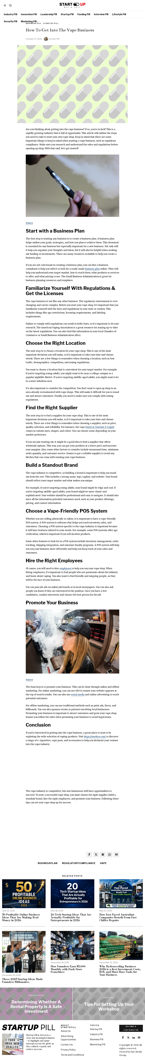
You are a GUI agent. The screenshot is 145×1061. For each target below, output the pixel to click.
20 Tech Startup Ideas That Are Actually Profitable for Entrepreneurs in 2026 (71, 917)
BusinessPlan (47, 863)
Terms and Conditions (72, 1054)
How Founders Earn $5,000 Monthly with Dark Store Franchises (68, 969)
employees (65, 568)
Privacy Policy (68, 1049)
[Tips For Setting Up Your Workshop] (109, 1004)
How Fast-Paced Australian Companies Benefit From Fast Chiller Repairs (118, 917)
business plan (92, 268)
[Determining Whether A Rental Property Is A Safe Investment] (36, 1004)
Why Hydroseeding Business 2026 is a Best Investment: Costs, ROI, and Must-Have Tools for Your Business (120, 970)
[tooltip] (89, 854)
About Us (66, 1031)
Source (29, 223)
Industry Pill (96, 1034)
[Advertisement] (72, 769)
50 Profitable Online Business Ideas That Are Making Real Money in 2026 (21, 917)
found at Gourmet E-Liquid (99, 427)
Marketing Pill (97, 1044)
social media (78, 694)
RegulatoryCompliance (78, 863)
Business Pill (96, 1039)
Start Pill (55, 39)
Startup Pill (51, 23)
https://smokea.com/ (95, 736)
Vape (103, 863)
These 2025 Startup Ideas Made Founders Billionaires (22, 980)
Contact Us (67, 1044)
